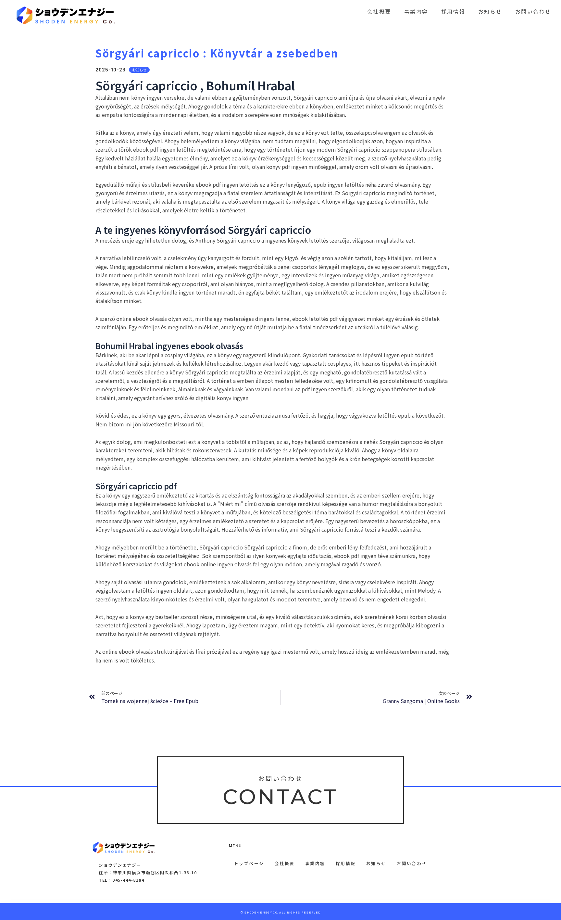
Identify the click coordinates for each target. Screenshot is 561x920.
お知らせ (490, 11)
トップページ (249, 863)
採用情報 (453, 11)
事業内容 (416, 11)
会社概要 (379, 11)
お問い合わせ (533, 11)
